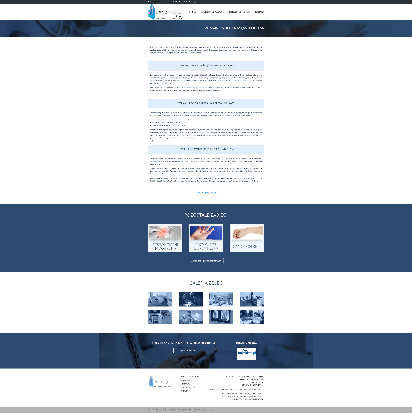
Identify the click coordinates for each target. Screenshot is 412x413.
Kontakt (259, 12)
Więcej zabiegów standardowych (206, 260)
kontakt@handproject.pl (252, 385)
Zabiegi (193, 12)
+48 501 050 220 (171, 2)
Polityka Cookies (207, 410)
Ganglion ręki (247, 246)
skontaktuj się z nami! (206, 192)
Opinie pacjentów (188, 387)
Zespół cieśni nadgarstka (165, 246)
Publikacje (185, 384)
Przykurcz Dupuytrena (206, 246)
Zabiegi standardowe (189, 377)
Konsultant (234, 12)
